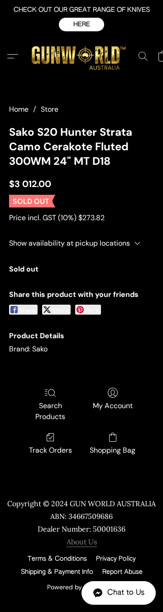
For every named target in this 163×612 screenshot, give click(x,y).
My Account (113, 405)
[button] (81, 24)
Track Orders (50, 450)
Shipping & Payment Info (57, 572)
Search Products (50, 411)
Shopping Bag (112, 450)
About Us (82, 541)
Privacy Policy (116, 559)
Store (49, 109)
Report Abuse (122, 572)
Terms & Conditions (57, 559)
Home (19, 109)
